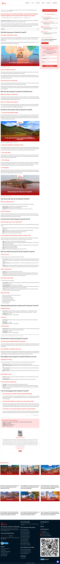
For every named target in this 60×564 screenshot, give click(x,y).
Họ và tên (43, 55)
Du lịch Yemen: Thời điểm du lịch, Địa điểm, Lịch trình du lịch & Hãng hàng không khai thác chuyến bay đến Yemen (9, 487)
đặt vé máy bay (15, 334)
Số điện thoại (44, 58)
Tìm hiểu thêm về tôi (20, 448)
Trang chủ (2, 10)
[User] (21, 451)
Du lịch (6, 10)
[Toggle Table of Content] (38, 29)
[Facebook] (19, 451)
